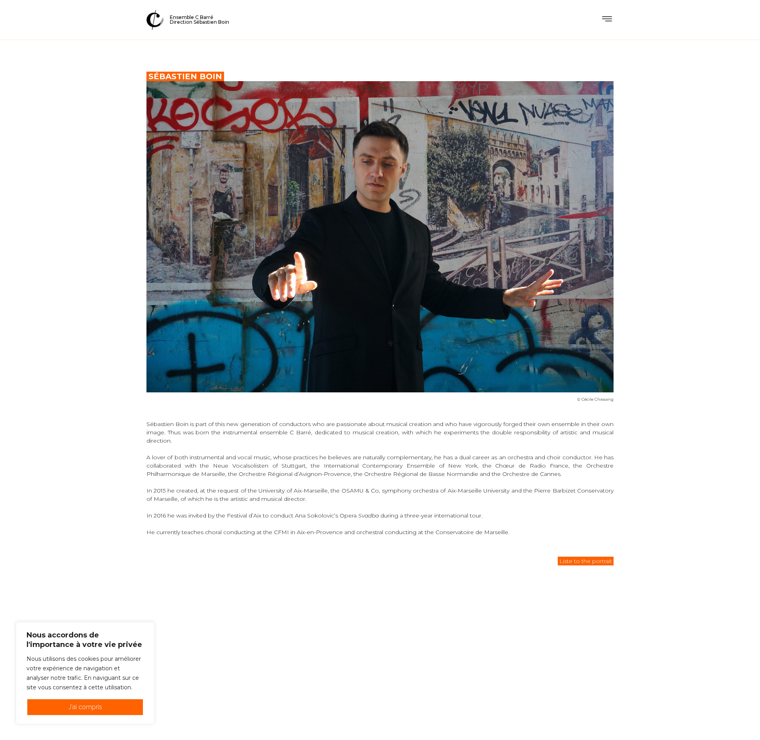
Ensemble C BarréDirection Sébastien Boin (199, 19)
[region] (85, 673)
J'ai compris (85, 707)
